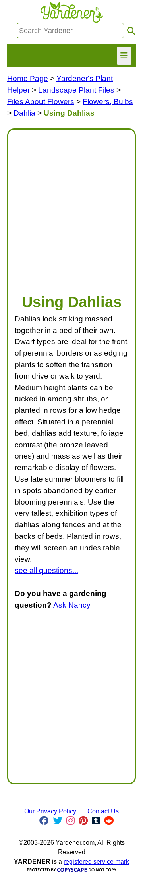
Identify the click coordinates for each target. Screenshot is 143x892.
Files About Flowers (40, 101)
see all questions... (46, 570)
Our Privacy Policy (50, 811)
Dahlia (24, 113)
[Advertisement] (71, 207)
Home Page (27, 78)
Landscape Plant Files (76, 90)
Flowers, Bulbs (108, 101)
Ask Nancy (72, 605)
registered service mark (96, 861)
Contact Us (103, 811)
